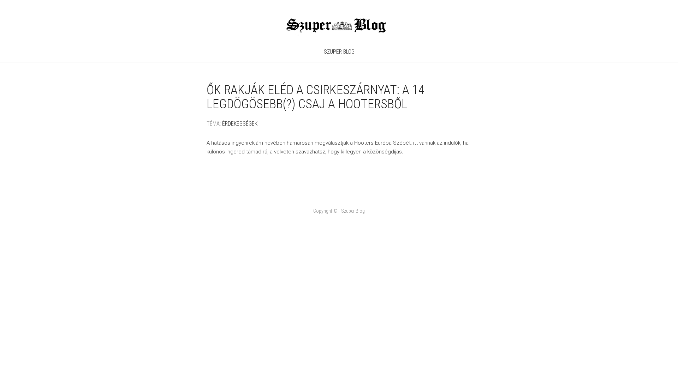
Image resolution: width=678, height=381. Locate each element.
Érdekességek (239, 123)
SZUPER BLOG (339, 51)
